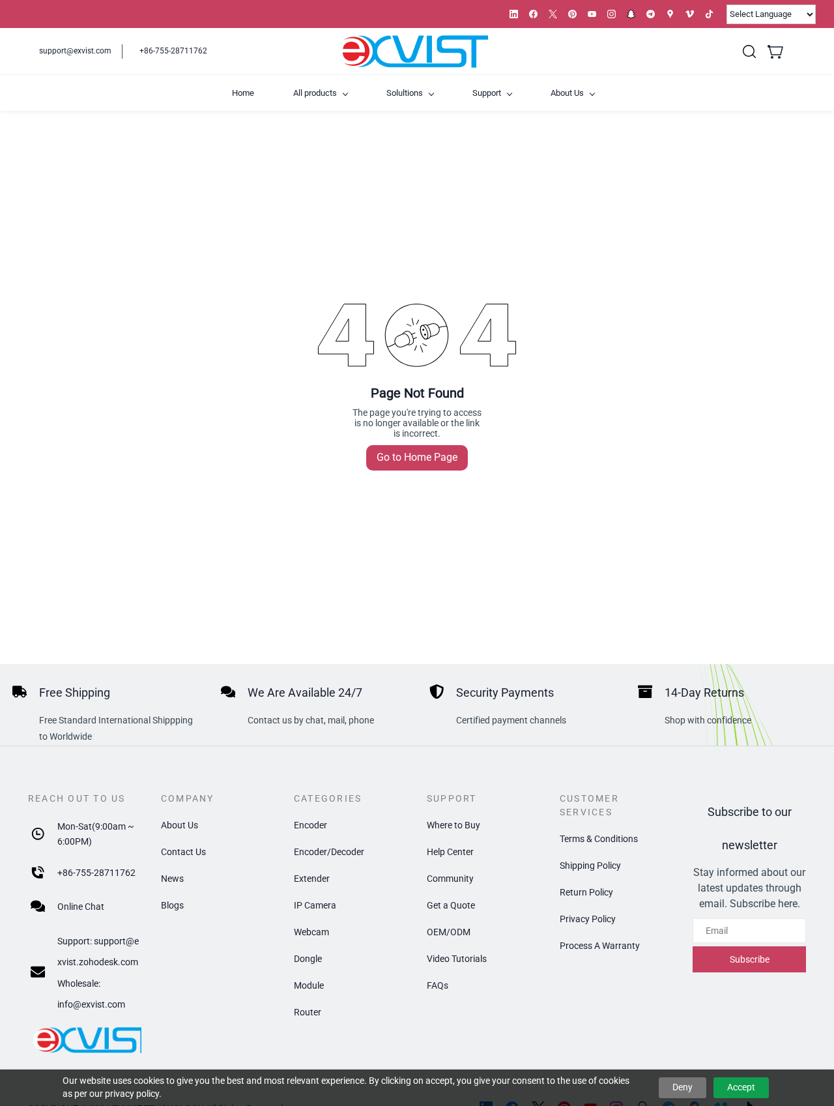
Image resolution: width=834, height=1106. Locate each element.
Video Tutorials (457, 958)
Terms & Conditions (599, 839)
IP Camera (315, 905)
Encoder (310, 825)
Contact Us (183, 852)
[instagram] (611, 14)
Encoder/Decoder (329, 852)
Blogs (172, 905)
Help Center (450, 852)
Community (450, 878)
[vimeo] (689, 14)
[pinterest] (572, 14)
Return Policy (586, 892)
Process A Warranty (600, 945)
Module (309, 985)
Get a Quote (451, 905)
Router (307, 1012)
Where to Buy (453, 825)
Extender (312, 878)
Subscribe (749, 959)
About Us (179, 825)
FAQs (437, 985)
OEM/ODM (448, 932)
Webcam (311, 932)
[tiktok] (709, 14)
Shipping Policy (590, 865)
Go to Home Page (417, 457)
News (172, 878)
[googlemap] (670, 14)
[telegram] (650, 14)
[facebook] (533, 14)
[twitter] (553, 14)
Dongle (308, 958)
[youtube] (592, 14)
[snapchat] (631, 14)
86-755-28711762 (99, 872)
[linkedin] (514, 14)
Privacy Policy (588, 919)
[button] (749, 51)
